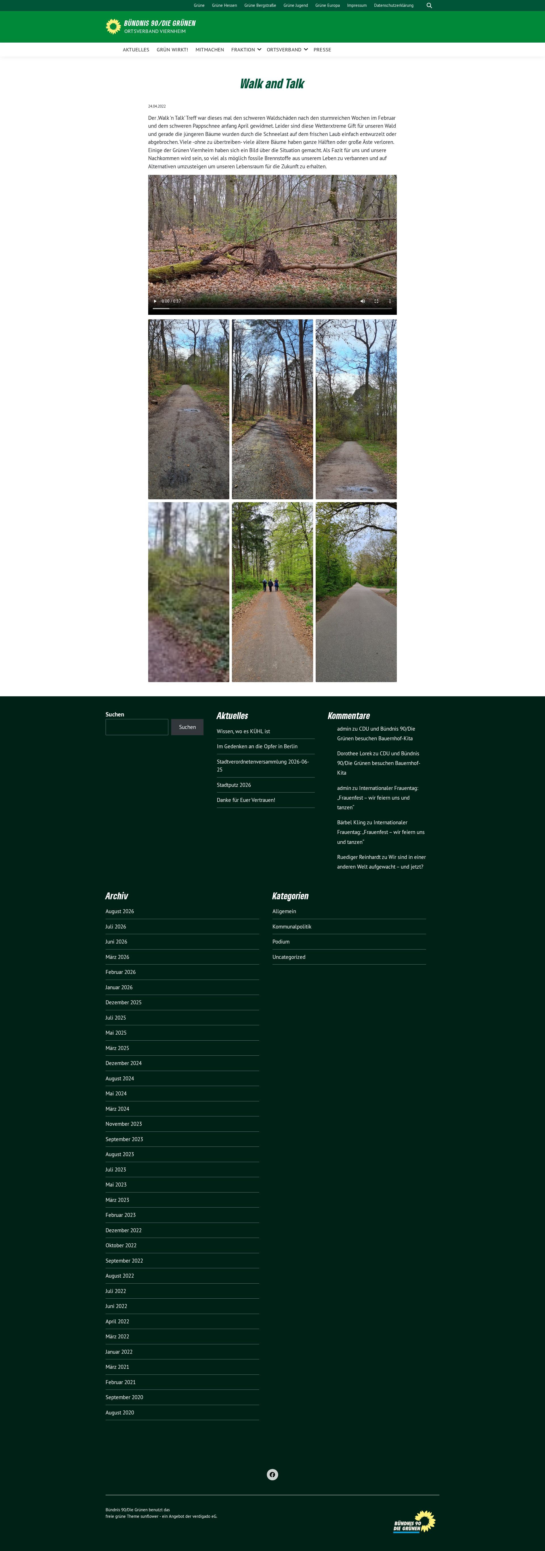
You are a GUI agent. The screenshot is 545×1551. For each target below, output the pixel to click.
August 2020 (120, 1412)
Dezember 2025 (124, 1002)
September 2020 (124, 1397)
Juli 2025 (116, 1017)
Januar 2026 (119, 987)
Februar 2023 (121, 1215)
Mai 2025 (116, 1032)
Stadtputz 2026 (234, 784)
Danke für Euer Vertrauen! (246, 800)
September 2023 (124, 1139)
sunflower (149, 1516)
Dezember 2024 (124, 1063)
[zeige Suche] (429, 5)
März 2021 (117, 1366)
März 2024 (117, 1108)
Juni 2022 (116, 1306)
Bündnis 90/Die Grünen (160, 23)
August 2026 (120, 911)
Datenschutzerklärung (394, 5)
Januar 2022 (119, 1351)
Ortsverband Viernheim (155, 31)
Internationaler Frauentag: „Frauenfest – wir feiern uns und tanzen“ (377, 798)
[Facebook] (272, 1474)
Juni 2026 (116, 941)
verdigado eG (204, 1516)
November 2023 (124, 1123)
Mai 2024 (116, 1093)
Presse (323, 49)
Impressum (357, 5)
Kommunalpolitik (291, 926)
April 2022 (117, 1321)
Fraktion (243, 49)
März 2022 (117, 1336)
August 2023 (120, 1154)
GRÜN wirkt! (172, 49)
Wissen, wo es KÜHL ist (243, 731)
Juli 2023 (116, 1169)
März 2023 (117, 1199)
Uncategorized (288, 956)
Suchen (115, 714)
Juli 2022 (116, 1291)
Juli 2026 (116, 926)
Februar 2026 (121, 972)
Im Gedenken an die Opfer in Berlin (257, 746)
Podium (281, 941)
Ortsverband (284, 49)
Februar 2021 (121, 1382)
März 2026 (117, 956)
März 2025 (117, 1048)
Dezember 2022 (124, 1230)
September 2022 (124, 1260)
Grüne (199, 5)
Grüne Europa (327, 5)
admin (344, 728)
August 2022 (120, 1275)
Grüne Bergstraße (260, 5)
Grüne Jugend (296, 5)
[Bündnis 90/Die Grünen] (114, 26)
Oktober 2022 (121, 1245)
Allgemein (284, 911)
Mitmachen (210, 49)
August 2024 (120, 1078)
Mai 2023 (116, 1184)
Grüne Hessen (224, 5)
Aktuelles (136, 49)
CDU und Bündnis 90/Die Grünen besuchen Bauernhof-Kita (378, 763)
